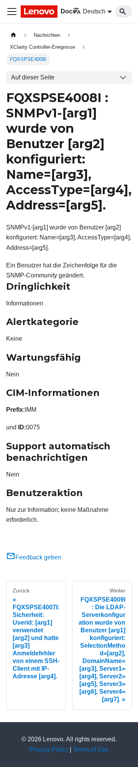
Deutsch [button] (94, 11)
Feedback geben (38, 557)
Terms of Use (90, 749)
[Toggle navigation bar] (12, 11)
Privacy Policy (49, 749)
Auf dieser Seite (32, 77)
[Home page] (13, 35)
